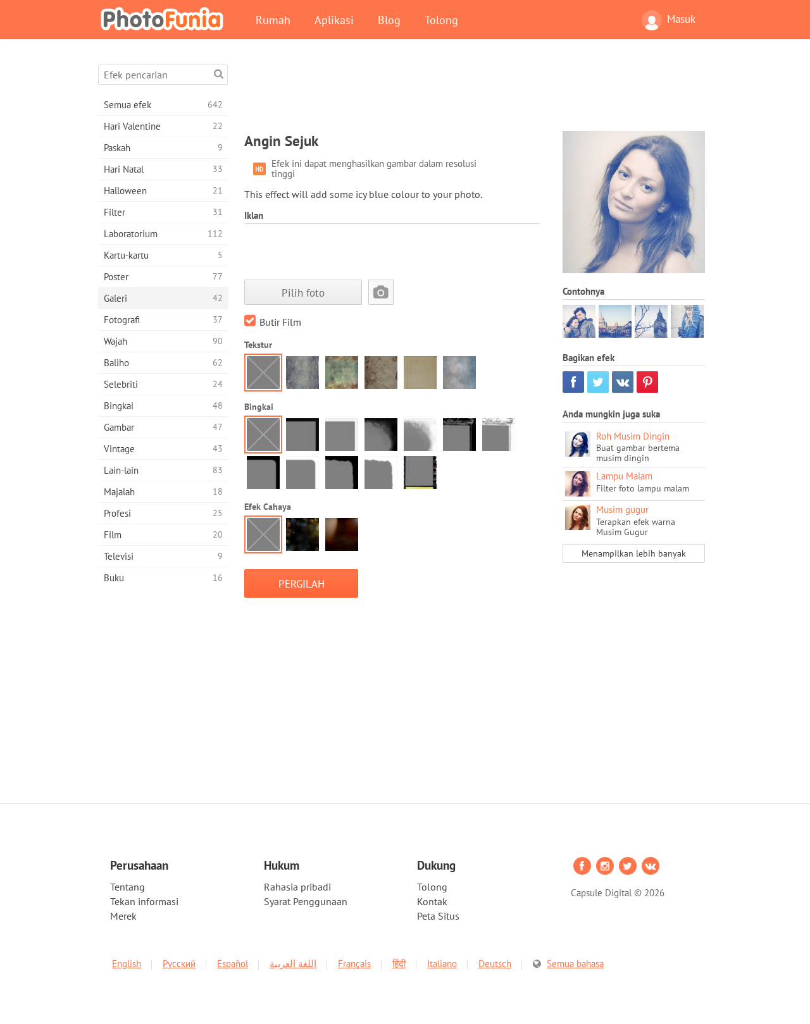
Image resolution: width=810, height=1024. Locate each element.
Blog (389, 19)
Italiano (442, 964)
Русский (179, 964)
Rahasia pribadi (297, 886)
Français (354, 964)
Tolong (441, 19)
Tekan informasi (144, 901)
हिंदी (399, 964)
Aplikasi (334, 19)
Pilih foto (303, 292)
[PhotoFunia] (164, 18)
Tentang (127, 886)
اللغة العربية (293, 964)
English (126, 964)
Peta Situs (438, 916)
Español (232, 964)
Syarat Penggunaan (305, 901)
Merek (123, 916)
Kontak (432, 901)
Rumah (273, 19)
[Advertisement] (474, 93)
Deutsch (494, 964)
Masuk (681, 19)
